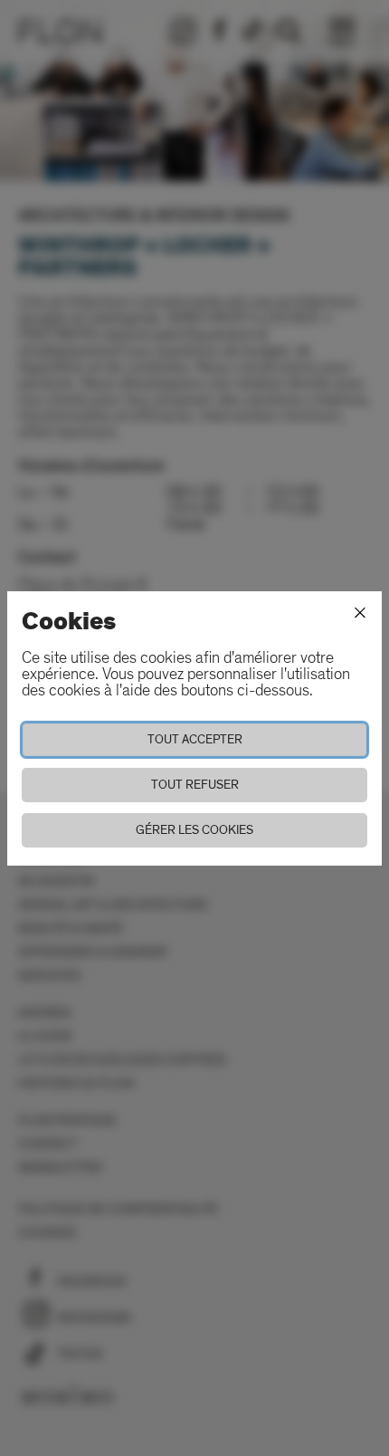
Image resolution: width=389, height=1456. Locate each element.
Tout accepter (194, 739)
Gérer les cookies (194, 830)
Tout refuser (195, 784)
